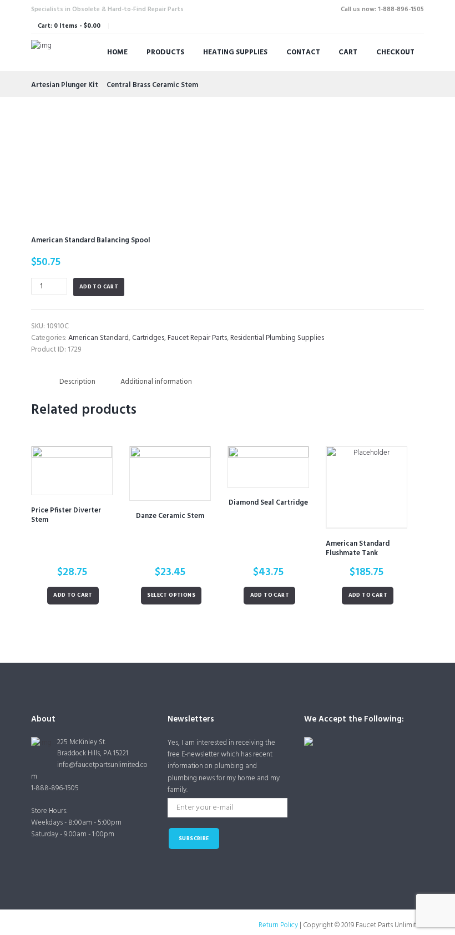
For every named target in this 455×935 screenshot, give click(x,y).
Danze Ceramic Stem (170, 516)
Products (165, 52)
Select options (171, 595)
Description (77, 382)
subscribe (194, 839)
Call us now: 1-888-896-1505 (382, 9)
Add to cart (98, 287)
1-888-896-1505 (55, 788)
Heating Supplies (235, 52)
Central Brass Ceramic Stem (152, 85)
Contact (303, 52)
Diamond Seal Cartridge (268, 503)
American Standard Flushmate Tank (358, 548)
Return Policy (278, 925)
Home (117, 52)
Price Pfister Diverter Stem (66, 515)
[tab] (77, 381)
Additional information (156, 382)
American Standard (98, 338)
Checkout (395, 52)
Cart (347, 52)
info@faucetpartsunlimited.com (89, 770)
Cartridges (148, 338)
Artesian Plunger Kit (64, 85)
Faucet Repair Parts (197, 338)
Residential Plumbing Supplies (277, 338)
